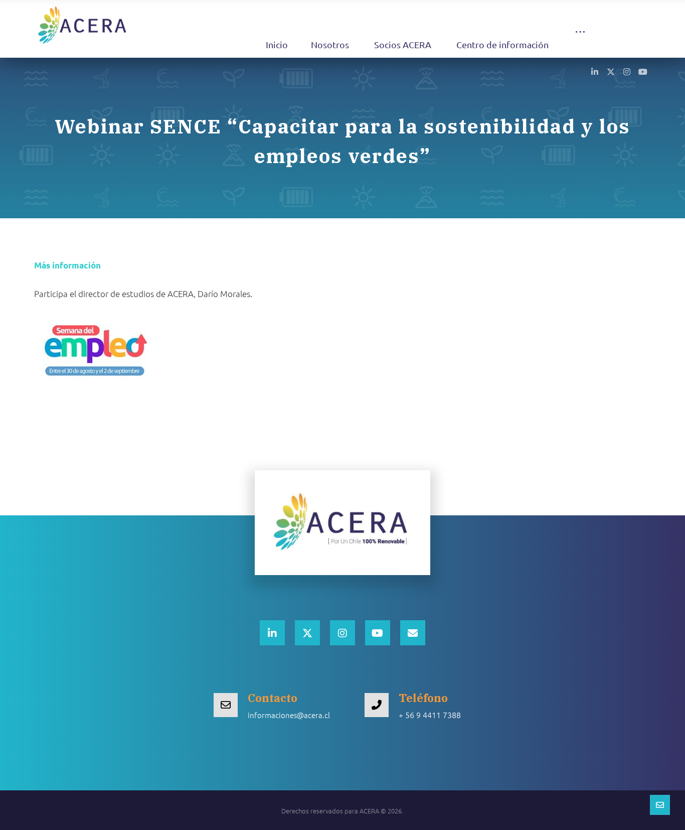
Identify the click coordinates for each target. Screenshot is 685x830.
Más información (67, 265)
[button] (580, 41)
